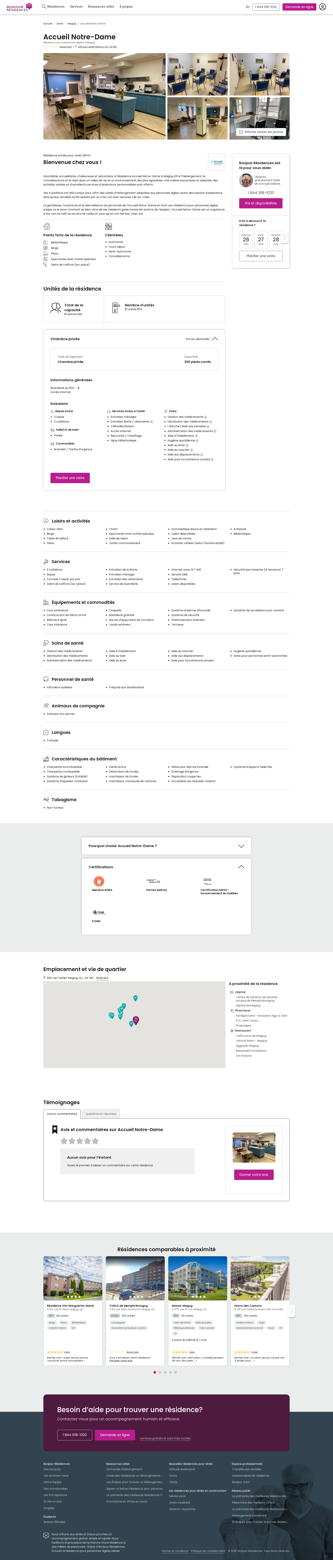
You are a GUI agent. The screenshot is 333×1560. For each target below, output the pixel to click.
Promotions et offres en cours (126, 1501)
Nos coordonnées (56, 1489)
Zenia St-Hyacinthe (182, 1509)
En (248, 7)
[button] (120, 1016)
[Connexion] (322, 6)
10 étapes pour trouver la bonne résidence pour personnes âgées (261, 1522)
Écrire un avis (53, 1501)
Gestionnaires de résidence (250, 1476)
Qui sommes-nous (56, 1476)
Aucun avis (65, 46)
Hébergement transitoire (249, 1516)
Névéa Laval (177, 1496)
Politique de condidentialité (208, 1551)
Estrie (60, 23)
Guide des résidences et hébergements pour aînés (135, 1476)
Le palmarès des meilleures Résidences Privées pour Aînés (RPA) (135, 1495)
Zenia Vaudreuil (179, 1503)
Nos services (52, 1469)
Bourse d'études (54, 1522)
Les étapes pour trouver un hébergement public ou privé (135, 1482)
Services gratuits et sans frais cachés (165, 1438)
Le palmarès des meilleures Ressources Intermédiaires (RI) (261, 1509)
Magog (72, 23)
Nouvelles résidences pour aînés (191, 1464)
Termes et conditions (174, 1551)
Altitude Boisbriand (182, 1469)
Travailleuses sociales (246, 1469)
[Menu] (19, 7)
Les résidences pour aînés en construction (197, 1491)
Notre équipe (52, 1482)
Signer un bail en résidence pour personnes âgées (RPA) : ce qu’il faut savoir (135, 1489)
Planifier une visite (70, 478)
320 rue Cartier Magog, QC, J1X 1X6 (97, 46)
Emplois (49, 1508)
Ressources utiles (101, 7)
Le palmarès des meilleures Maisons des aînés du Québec (261, 1496)
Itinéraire (102, 978)
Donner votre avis (254, 1174)
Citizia (173, 1482)
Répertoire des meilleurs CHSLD (253, 1503)
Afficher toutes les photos (264, 132)
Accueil (47, 23)
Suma (173, 1476)
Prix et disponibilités (261, 203)
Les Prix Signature (55, 1495)
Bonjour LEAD (241, 1482)
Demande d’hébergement (124, 1469)
